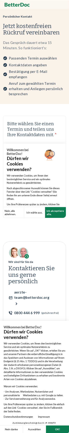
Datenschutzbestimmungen (19, 416)
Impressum (44, 416)
